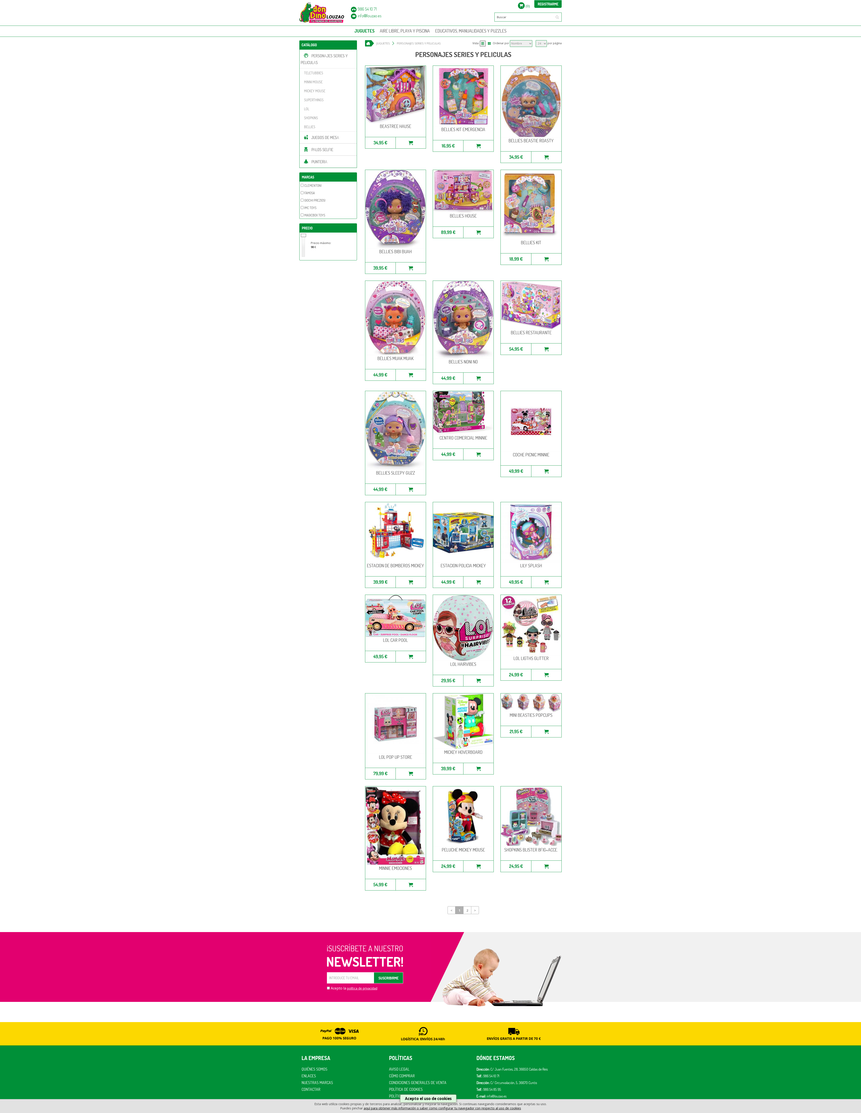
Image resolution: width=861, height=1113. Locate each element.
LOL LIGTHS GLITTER (531, 658)
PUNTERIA (319, 161)
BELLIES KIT (531, 242)
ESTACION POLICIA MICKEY (463, 565)
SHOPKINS (311, 118)
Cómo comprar (402, 1075)
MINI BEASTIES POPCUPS (531, 715)
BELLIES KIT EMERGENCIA (463, 129)
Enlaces (309, 1075)
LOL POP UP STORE (395, 757)
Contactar (311, 1089)
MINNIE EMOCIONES (395, 868)
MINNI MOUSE (313, 82)
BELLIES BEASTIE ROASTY (531, 140)
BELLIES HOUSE (463, 216)
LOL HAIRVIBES (463, 664)
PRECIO (307, 228)
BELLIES (309, 127)
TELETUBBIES (313, 73)
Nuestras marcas (317, 1082)
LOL (306, 109)
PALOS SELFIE (322, 149)
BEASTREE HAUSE (395, 126)
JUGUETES (364, 31)
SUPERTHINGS (314, 100)
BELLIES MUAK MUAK (395, 358)
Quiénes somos (314, 1069)
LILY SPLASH (531, 565)
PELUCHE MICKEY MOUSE (463, 850)
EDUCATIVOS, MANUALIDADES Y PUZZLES (471, 31)
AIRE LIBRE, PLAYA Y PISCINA (405, 31)
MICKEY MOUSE (314, 91)
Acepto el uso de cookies (428, 1098)
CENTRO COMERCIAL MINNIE (463, 438)
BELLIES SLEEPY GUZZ (395, 473)
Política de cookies (406, 1089)
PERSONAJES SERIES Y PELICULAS (324, 59)
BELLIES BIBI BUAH (395, 251)
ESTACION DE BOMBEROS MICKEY (395, 565)
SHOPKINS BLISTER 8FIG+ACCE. (531, 850)
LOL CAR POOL (395, 640)
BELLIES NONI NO (463, 362)
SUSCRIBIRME (388, 978)
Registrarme (548, 4)
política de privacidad (362, 988)
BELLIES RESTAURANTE (531, 332)
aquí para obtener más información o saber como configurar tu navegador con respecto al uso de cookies (442, 1108)
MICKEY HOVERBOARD (463, 752)
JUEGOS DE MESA (325, 137)
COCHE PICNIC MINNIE (531, 455)
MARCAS (308, 177)
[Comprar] (411, 142)
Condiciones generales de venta (417, 1082)
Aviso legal (399, 1069)
